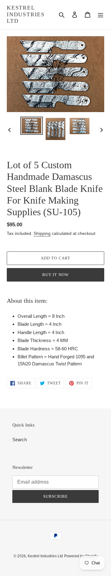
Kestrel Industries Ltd (26, 14)
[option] (31, 125)
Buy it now (55, 274)
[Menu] (100, 14)
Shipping (42, 233)
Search (19, 439)
